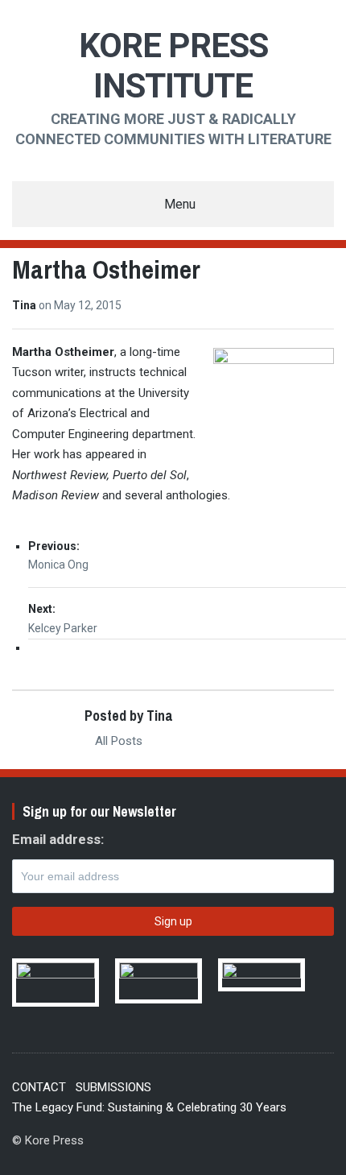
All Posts (117, 741)
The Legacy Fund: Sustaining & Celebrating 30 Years (149, 1107)
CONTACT (39, 1087)
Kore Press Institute (173, 66)
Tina (25, 305)
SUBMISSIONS (113, 1087)
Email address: (58, 839)
